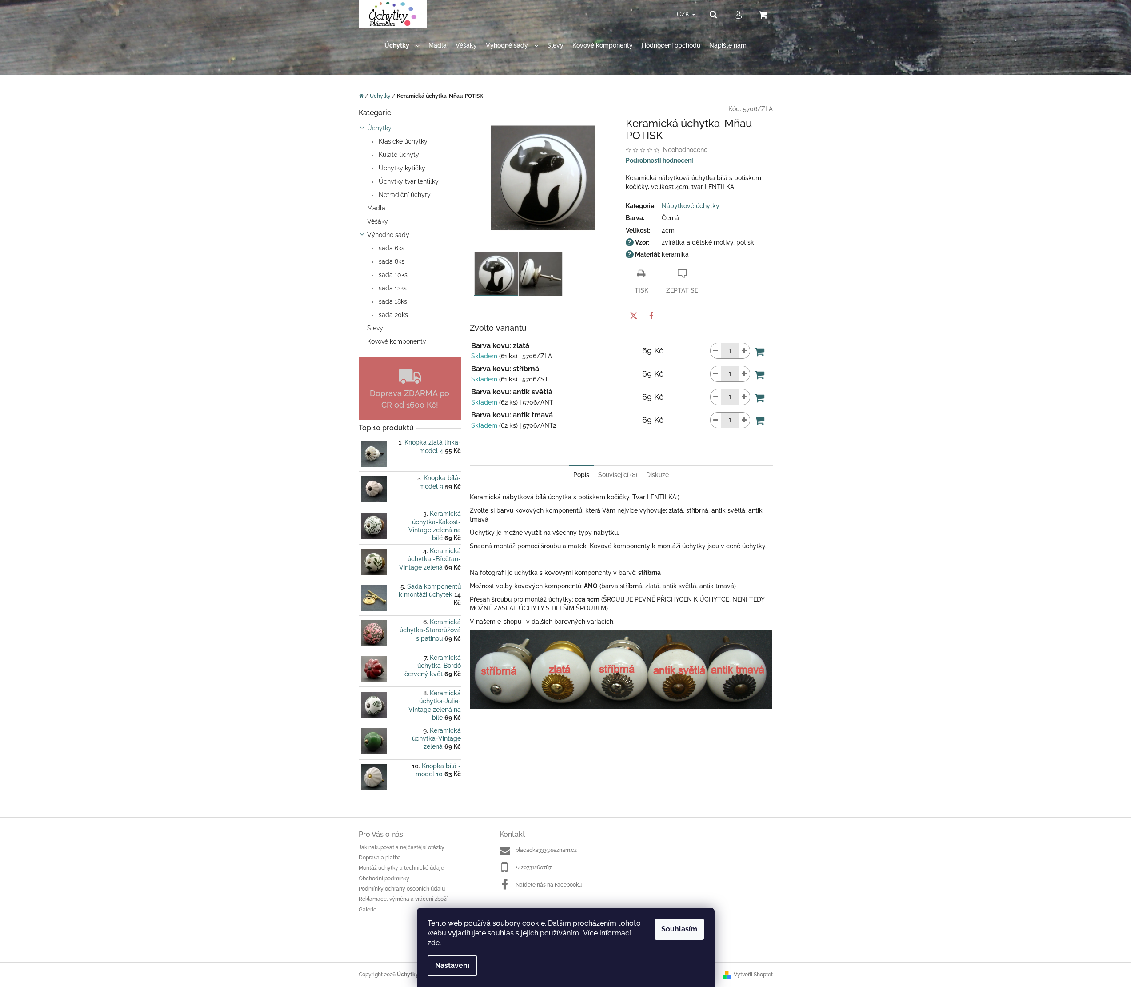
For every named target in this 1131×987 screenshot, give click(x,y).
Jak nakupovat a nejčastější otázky (401, 847)
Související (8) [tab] (617, 474)
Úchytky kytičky (401, 168)
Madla (376, 208)
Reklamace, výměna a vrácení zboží (403, 899)
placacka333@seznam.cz (546, 850)
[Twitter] (634, 316)
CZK (684, 14)
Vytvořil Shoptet (753, 974)
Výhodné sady (388, 234)
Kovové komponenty (396, 341)
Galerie (367, 910)
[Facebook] (651, 316)
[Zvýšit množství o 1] (744, 350)
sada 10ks (392, 274)
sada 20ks (392, 314)
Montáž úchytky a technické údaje (401, 868)
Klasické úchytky (402, 141)
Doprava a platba (380, 858)
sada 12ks (392, 288)
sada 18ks (392, 301)
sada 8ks (390, 261)
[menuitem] (402, 45)
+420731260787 (534, 867)
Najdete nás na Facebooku (549, 885)
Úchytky (379, 128)
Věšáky (377, 221)
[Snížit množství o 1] (716, 350)
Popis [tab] (581, 474)
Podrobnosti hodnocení (659, 160)
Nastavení (452, 965)
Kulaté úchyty (398, 154)
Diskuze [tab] (657, 474)
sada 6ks (390, 248)
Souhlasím (679, 929)
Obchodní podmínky (384, 878)
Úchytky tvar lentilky (408, 181)
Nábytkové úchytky (690, 205)
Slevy (375, 328)
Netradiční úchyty (404, 194)
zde (434, 943)
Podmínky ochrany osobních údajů (402, 889)
